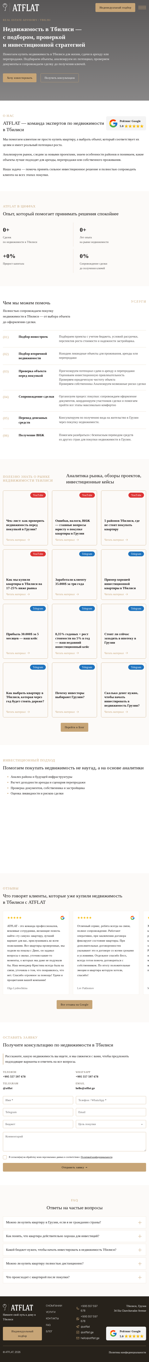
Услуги (50, 1312)
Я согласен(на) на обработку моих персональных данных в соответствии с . (61, 1157)
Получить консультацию (60, 77)
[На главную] (18, 1307)
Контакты (52, 1318)
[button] (74, 1222)
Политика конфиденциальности (127, 1352)
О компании (54, 1305)
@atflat (7, 1088)
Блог (49, 1331)
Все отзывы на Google (74, 1004)
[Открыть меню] (142, 7)
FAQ (48, 1325)
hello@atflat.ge (85, 1088)
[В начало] (21, 7)
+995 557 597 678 (14, 1076)
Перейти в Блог (74, 727)
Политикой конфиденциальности (96, 1157)
